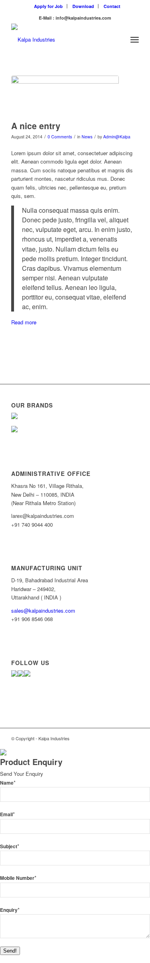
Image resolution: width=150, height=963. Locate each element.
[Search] (117, 40)
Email (7, 814)
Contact (112, 6)
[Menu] (134, 39)
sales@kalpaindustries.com (43, 610)
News (87, 137)
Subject (9, 846)
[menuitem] (48, 6)
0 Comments (60, 137)
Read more (23, 322)
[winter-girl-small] (65, 96)
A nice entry (35, 126)
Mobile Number (18, 878)
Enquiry (10, 910)
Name (8, 782)
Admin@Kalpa (116, 137)
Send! (10, 951)
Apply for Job (48, 6)
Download (83, 6)
